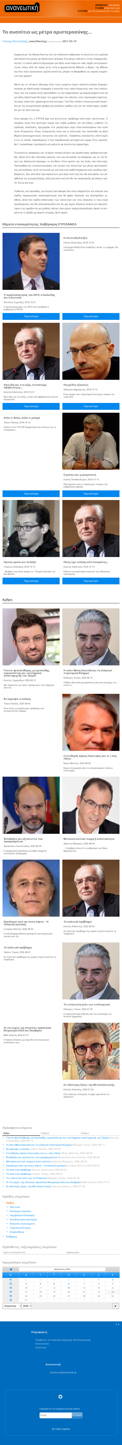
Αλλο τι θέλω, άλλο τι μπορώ (22, 417)
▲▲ (117, 1324)
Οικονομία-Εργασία (20, 1211)
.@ (63, 1372)
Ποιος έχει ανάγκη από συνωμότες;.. (86, 562)
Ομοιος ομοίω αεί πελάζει (20, 562)
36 (10, 1300)
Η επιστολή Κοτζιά (75, 237)
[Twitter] (61, 1396)
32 (10, 1283)
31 (10, 1279)
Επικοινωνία (42, 1343)
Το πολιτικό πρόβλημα (78, 921)
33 (10, 1288)
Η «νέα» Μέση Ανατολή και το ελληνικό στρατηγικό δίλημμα (88, 672)
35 (10, 1296)
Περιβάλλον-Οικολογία (22, 1215)
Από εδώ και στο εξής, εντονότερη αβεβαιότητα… (25, 386)
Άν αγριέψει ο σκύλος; (17, 698)
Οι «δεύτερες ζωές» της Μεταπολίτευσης (89, 1084)
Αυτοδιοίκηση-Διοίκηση (23, 1219)
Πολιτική (15, 1207)
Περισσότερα (31, 316)
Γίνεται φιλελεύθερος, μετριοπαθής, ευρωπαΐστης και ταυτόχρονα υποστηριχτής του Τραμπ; (27, 673)
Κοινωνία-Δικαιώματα (22, 1223)
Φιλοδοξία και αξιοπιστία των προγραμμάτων (23, 840)
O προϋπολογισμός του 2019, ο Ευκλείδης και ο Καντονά (29, 296)
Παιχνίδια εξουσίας (76, 384)
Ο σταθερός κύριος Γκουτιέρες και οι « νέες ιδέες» (90, 757)
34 (10, 1292)
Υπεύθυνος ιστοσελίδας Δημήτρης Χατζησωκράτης (63, 1340)
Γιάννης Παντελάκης (15, 41)
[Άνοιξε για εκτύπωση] (112, 48)
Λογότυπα (40, 1347)
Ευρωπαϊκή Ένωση (20, 1227)
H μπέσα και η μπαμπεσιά (80, 474)
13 (69, 1288)
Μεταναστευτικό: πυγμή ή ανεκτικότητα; (89, 838)
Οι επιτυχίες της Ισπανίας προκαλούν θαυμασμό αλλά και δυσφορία (27, 1029)
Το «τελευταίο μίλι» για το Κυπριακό (87, 1004)
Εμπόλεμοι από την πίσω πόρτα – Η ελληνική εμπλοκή (26, 923)
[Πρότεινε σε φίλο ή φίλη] (117, 48)
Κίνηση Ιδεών (17, 1232)
